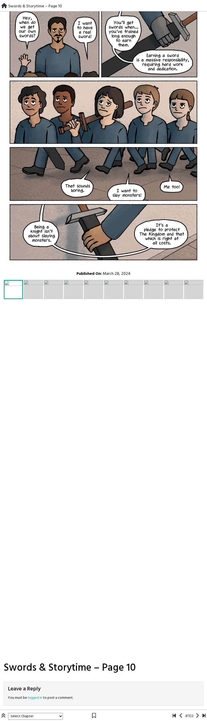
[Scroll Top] (4, 716)
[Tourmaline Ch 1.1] (174, 716)
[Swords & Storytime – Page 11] (197, 716)
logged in (35, 698)
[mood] (204, 716)
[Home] (4, 6)
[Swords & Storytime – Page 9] (181, 716)
